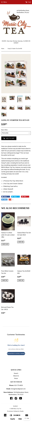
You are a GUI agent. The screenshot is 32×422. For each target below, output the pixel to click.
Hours (16, 378)
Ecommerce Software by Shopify (15, 411)
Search (16, 373)
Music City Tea (17, 408)
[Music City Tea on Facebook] (11, 399)
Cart (29, 2)
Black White (4, 130)
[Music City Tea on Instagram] (16, 399)
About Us (16, 376)
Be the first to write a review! (16, 353)
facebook (15, 406)
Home (2, 48)
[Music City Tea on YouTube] (20, 399)
